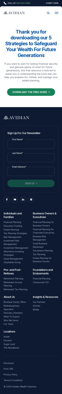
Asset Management (13, 258)
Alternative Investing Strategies (14, 253)
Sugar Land (9, 344)
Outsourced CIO (41, 282)
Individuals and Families (13, 215)
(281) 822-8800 (23, 3)
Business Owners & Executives (45, 215)
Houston (8, 340)
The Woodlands (11, 347)
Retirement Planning (13, 278)
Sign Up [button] (30, 183)
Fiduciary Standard (13, 313)
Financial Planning (12, 222)
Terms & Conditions (13, 380)
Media (36, 309)
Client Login (52, 3)
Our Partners (39, 302)
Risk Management (12, 237)
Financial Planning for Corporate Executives (43, 231)
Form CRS (8, 369)
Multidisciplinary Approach (12, 307)
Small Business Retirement (40, 245)
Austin (7, 336)
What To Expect (12, 316)
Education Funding (13, 226)
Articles (36, 305)
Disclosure (9, 363)
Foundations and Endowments (43, 271)
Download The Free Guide (29, 92)
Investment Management (16, 248)
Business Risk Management (39, 238)
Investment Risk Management (11, 242)
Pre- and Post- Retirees (12, 271)
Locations (9, 331)
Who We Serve (11, 320)
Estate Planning (11, 229)
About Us (9, 296)
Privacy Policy (10, 375)
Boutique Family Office (15, 302)
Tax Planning (39, 254)
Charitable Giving (12, 262)
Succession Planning (43, 250)
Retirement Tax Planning (16, 289)
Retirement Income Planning (13, 284)
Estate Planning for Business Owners (42, 260)
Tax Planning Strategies (15, 233)
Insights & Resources (45, 296)
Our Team (8, 324)
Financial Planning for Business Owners (43, 224)
